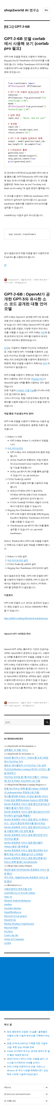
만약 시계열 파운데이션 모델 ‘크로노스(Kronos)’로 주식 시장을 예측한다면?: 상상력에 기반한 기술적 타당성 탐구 (27, 1070)
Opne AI (8, 896)
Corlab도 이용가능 (25, 390)
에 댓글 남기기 (21, 282)
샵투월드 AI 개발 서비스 (16, 749)
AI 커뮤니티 (10, 1101)
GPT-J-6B (8, 282)
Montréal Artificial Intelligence (17, 900)
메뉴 (46, 10)
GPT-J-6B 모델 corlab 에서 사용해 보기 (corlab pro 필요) (26, 43)
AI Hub (7, 942)
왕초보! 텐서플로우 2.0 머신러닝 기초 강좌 (25, 765)
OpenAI (16, 705)
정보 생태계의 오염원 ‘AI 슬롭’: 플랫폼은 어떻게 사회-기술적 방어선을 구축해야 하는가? (28, 1035)
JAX (43, 332)
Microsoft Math (11, 927)
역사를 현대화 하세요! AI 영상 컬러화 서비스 (26, 796)
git (5, 264)
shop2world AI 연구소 (21, 10)
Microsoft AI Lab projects (15, 915)
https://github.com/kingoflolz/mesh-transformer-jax (26, 618)
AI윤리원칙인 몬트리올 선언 (18, 888)
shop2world (13, 280)
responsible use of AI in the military (19, 892)
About (7, 1087)
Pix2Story (8, 931)
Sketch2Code (10, 919)
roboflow (8, 904)
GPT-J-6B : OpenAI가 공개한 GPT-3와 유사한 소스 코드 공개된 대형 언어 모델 (27, 301)
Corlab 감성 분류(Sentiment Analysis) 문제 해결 (26, 800)
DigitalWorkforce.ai (12, 912)
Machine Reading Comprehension (19, 923)
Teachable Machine (12, 908)
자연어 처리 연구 (40, 280)
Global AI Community (14, 939)
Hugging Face (37, 378)
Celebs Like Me (11, 935)
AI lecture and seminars (17, 1094)
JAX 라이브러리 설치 (17, 560)
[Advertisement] (27, 984)
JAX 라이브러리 (15, 448)
